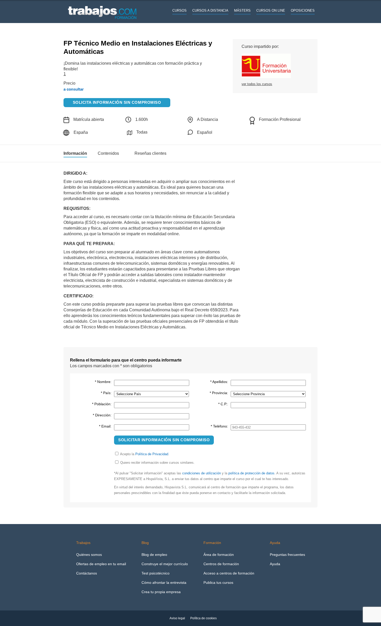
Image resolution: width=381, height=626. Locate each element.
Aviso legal (177, 618)
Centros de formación (221, 564)
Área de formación (218, 555)
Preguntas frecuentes (287, 555)
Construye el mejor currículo (165, 564)
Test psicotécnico (156, 573)
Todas (141, 132)
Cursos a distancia (210, 10)
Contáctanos (86, 573)
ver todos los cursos (257, 84)
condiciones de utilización (201, 473)
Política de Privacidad (151, 454)
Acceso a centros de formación (228, 573)
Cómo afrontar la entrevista (164, 582)
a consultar (74, 89)
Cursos (179, 10)
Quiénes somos (89, 555)
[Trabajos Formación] (102, 22)
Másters (242, 10)
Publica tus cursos (218, 582)
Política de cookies (203, 618)
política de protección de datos (251, 473)
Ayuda (275, 564)
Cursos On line (270, 10)
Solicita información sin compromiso (117, 102)
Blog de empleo (154, 555)
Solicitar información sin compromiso (164, 440)
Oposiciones (303, 10)
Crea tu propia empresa (161, 592)
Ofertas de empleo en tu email (101, 564)
